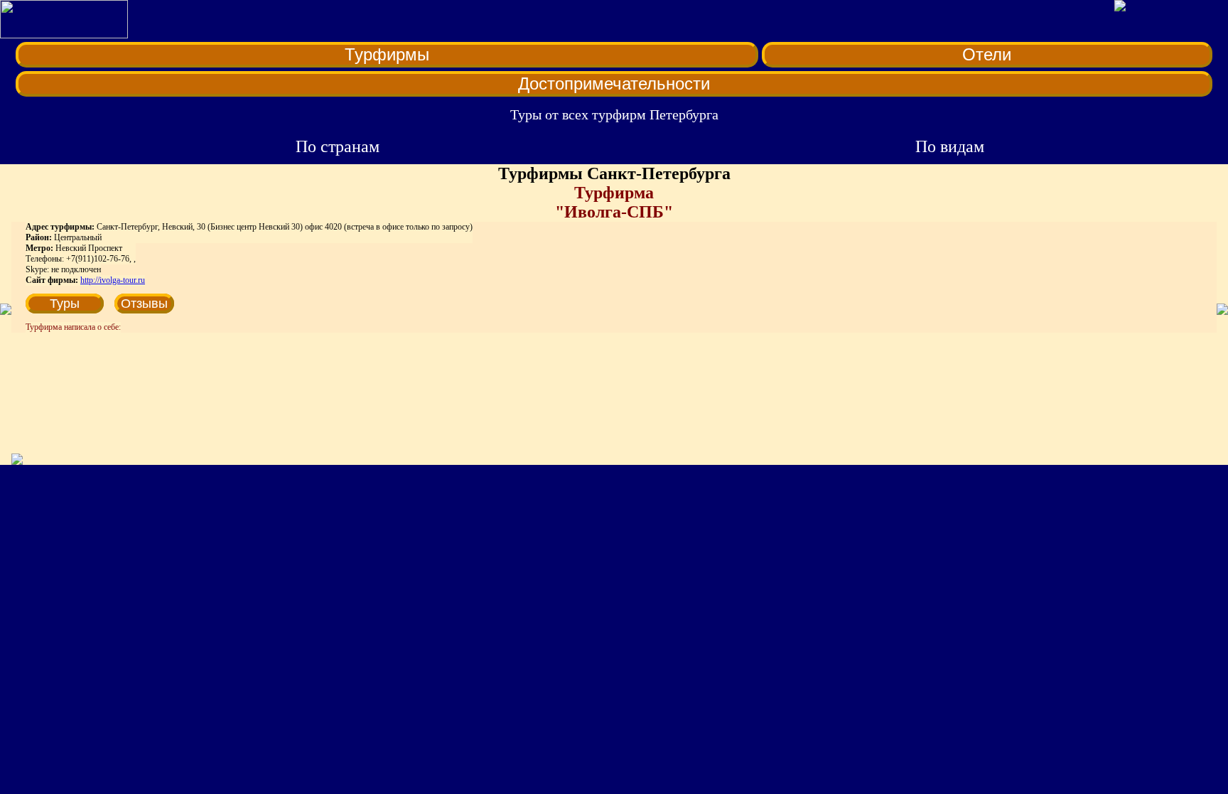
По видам (949, 146)
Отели (986, 54)
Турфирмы (387, 54)
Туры (64, 303)
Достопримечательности (614, 83)
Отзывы (144, 303)
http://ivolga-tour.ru (112, 280)
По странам (337, 146)
